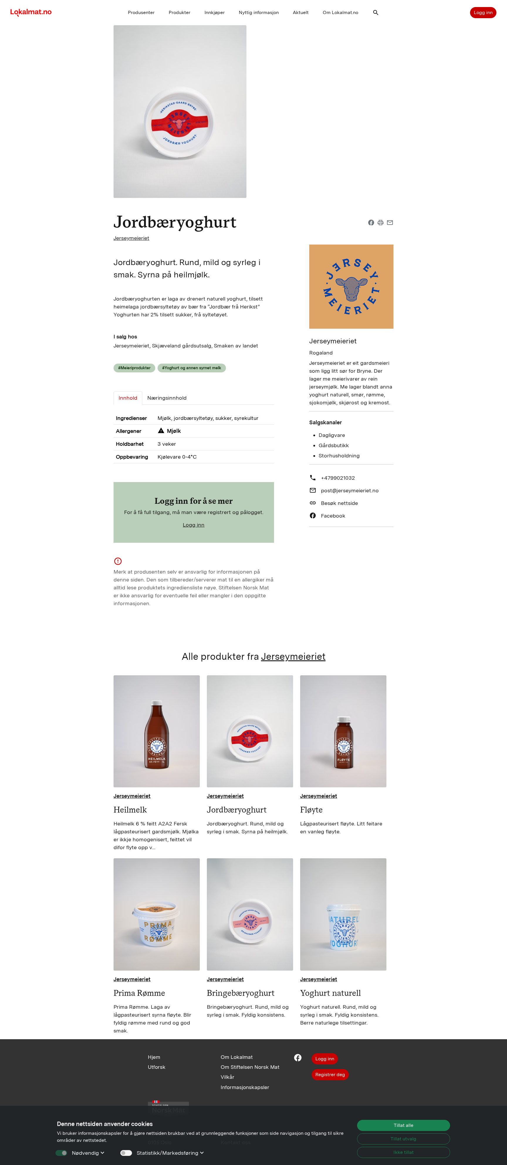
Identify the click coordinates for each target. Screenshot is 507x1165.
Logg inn (483, 12)
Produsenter (141, 12)
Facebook (333, 516)
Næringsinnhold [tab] (167, 398)
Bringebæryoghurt (241, 993)
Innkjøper (215, 12)
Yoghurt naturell (330, 993)
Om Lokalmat (237, 1057)
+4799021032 (338, 478)
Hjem (154, 1057)
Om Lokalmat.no (340, 12)
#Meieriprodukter (134, 367)
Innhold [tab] (128, 398)
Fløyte (311, 810)
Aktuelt (301, 12)
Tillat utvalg (403, 1139)
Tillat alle (403, 1125)
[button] (375, 14)
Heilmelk (130, 810)
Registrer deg (330, 1074)
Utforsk (156, 1067)
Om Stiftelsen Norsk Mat (250, 1067)
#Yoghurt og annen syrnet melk (191, 367)
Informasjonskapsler (245, 1087)
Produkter (179, 12)
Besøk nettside (339, 503)
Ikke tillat (403, 1152)
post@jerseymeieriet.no (350, 490)
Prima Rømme (139, 993)
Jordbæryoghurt (237, 810)
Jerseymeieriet (131, 238)
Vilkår (227, 1077)
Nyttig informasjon (259, 12)
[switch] (126, 1153)
